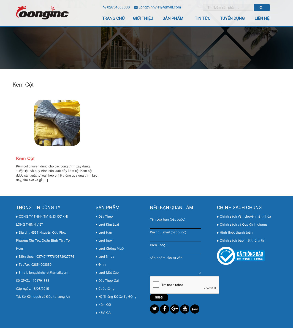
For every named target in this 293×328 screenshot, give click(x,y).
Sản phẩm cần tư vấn (166, 258)
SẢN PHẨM (173, 18)
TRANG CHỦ (113, 18)
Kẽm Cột (25, 158)
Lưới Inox (105, 240)
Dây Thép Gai (108, 280)
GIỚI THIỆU (143, 18)
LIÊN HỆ (262, 18)
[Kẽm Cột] (57, 123)
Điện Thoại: (158, 245)
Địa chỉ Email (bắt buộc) (168, 232)
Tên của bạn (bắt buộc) (167, 219)
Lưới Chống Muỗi (111, 248)
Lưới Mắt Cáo (108, 272)
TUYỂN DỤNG (232, 18)
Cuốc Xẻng (106, 288)
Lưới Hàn (105, 232)
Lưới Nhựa (106, 256)
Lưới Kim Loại (108, 224)
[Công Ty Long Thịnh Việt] (42, 12)
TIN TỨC (203, 18)
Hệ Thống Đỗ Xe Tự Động (117, 296)
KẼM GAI (104, 312)
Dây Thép (105, 216)
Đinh (102, 264)
